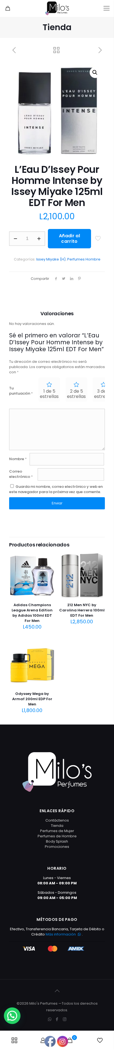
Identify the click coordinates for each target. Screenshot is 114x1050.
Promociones (57, 846)
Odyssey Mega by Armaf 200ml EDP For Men (32, 699)
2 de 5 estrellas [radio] (76, 394)
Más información (61, 934)
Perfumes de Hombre (57, 836)
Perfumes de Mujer (57, 830)
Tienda (57, 825)
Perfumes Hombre (83, 259)
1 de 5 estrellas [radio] (49, 394)
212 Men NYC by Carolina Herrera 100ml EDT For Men (82, 610)
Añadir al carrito (69, 238)
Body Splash (57, 841)
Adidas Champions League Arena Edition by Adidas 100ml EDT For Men (32, 612)
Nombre (18, 459)
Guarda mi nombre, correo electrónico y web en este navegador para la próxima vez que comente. (56, 489)
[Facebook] (57, 1019)
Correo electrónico (21, 474)
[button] (95, 72)
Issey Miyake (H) (51, 259)
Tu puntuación (21, 390)
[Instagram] (65, 1019)
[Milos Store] (57, 8)
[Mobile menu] (106, 8)
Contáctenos (57, 820)
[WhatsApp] (50, 1019)
